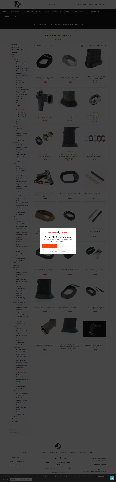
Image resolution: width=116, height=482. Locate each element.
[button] (112, 478)
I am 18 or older (49, 246)
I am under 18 (66, 246)
